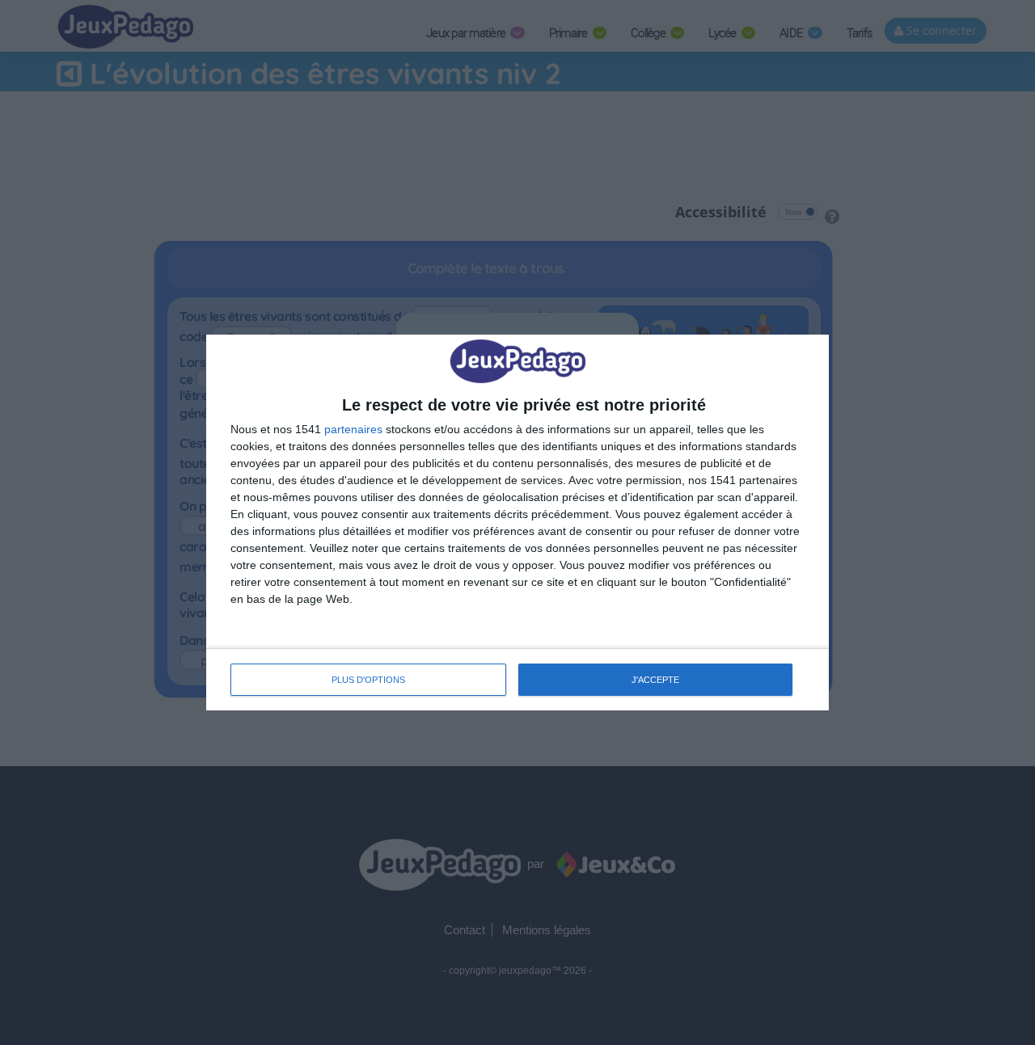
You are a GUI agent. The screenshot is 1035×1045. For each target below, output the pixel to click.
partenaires (353, 429)
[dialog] (517, 522)
